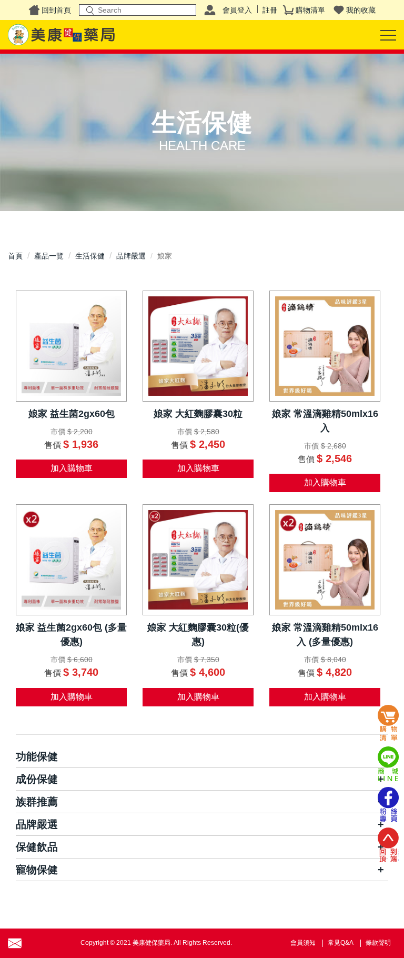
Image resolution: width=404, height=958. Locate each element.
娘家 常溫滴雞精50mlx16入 (325, 420)
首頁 (15, 256)
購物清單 (310, 10)
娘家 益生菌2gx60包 (71, 413)
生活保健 (90, 256)
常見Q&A (341, 942)
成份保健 (37, 779)
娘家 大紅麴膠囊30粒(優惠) (198, 634)
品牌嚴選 (131, 256)
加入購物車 (71, 468)
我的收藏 (361, 10)
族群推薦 (37, 801)
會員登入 (237, 10)
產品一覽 (49, 256)
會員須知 (303, 942)
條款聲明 (378, 942)
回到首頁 (56, 10)
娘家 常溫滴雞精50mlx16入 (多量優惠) (325, 634)
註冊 (269, 10)
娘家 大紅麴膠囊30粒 (198, 413)
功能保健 (37, 756)
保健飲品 (37, 847)
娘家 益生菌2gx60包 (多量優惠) (71, 634)
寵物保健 (37, 869)
